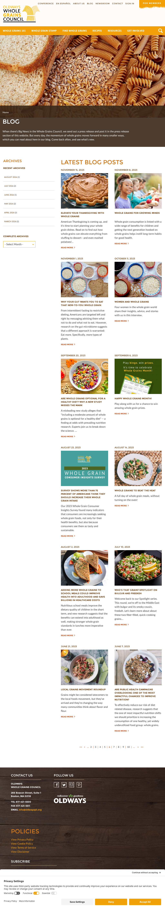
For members (152, 3)
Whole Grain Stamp (44, 30)
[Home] (20, 14)
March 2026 (10, 221)
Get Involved (135, 30)
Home (6, 112)
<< (80, 747)
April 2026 (9, 212)
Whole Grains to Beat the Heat (135, 490)
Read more (67, 247)
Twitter (64, 785)
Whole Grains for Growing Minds (137, 212)
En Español (63, 3)
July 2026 (8, 186)
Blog (90, 3)
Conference (46, 3)
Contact (117, 3)
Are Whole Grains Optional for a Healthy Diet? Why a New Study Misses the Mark (83, 402)
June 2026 (9, 195)
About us (79, 3)
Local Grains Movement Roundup (83, 689)
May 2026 (8, 203)
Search (160, 30)
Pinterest (79, 785)
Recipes (97, 30)
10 (128, 747)
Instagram (72, 785)
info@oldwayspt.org (30, 809)
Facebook (56, 785)
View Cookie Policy (22, 843)
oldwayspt (70, 799)
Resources (115, 30)
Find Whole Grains (75, 30)
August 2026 (10, 177)
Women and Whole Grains (132, 301)
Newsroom (103, 3)
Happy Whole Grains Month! (133, 398)
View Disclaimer (20, 851)
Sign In (129, 3)
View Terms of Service (23, 847)
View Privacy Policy (22, 839)
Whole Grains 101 (14, 30)
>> (142, 747)
